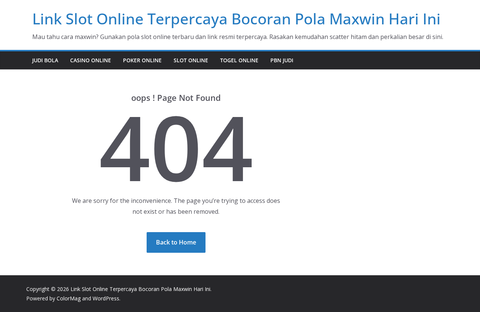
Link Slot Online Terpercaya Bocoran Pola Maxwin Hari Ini (236, 18)
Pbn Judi (281, 60)
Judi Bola (45, 60)
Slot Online (191, 60)
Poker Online (142, 60)
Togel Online (239, 60)
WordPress (106, 298)
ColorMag (69, 298)
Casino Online (90, 60)
